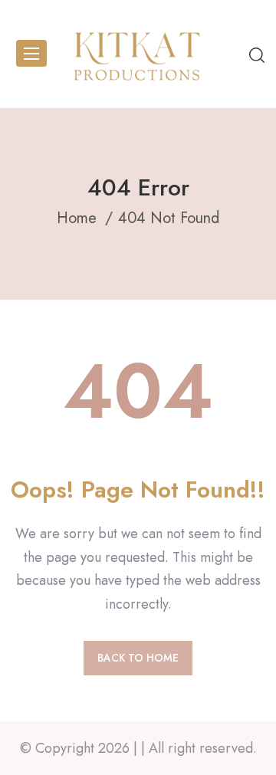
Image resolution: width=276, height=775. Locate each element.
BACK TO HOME (138, 657)
